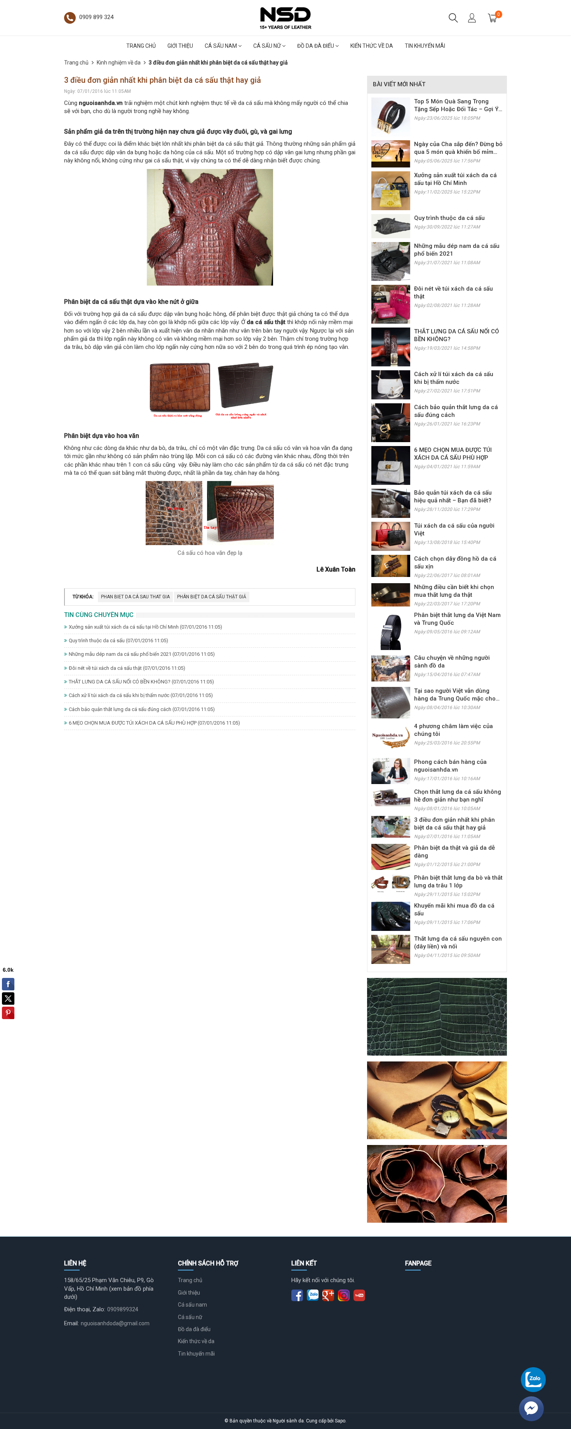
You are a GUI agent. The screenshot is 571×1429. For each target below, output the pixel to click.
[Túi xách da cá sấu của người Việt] (390, 536)
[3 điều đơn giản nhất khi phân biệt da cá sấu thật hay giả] (390, 826)
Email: (71, 1323)
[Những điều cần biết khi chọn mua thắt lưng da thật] (390, 594)
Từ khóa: (83, 596)
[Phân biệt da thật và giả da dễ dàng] (390, 856)
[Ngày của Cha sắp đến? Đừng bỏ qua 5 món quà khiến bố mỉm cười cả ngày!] (390, 153)
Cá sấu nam (221, 46)
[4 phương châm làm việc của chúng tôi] (390, 737)
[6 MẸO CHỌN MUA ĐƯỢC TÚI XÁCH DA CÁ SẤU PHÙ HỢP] (390, 465)
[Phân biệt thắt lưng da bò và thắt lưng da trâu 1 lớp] (390, 883)
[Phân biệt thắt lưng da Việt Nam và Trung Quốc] (390, 630)
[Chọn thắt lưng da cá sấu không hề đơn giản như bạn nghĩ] (390, 796)
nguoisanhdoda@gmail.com (115, 1323)
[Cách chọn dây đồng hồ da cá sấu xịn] (390, 565)
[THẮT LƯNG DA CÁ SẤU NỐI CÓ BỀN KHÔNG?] (390, 346)
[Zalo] (533, 1379)
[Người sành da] (285, 17)
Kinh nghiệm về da (119, 62)
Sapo (340, 1421)
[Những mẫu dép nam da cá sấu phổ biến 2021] (390, 261)
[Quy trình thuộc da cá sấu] (390, 225)
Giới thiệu (180, 46)
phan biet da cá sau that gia (135, 596)
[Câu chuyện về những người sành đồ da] (390, 667)
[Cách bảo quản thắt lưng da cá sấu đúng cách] (390, 422)
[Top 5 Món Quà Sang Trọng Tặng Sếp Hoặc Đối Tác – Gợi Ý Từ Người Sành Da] (390, 116)
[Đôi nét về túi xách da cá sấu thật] (390, 303)
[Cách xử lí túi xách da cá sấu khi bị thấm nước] (390, 384)
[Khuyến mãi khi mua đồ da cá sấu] (390, 915)
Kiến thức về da (371, 46)
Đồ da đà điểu (316, 46)
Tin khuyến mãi (425, 46)
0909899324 (122, 1309)
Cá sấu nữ (267, 46)
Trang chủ (141, 46)
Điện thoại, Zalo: (84, 1309)
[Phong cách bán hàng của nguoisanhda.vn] (390, 770)
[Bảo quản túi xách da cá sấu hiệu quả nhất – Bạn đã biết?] (390, 503)
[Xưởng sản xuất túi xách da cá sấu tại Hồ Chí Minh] (390, 190)
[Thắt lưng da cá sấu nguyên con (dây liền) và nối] (390, 948)
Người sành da (288, 1421)
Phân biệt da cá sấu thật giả (211, 596)
